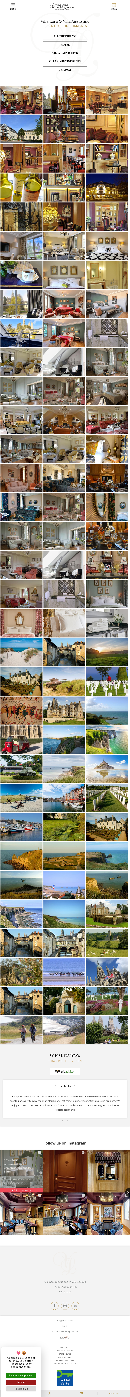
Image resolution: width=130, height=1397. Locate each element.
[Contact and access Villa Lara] (48, 1393)
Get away (65, 69)
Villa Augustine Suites (65, 61)
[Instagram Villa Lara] (65, 1306)
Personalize (21, 1389)
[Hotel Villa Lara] (62, 6)
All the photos (65, 36)
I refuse (21, 1382)
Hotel (65, 44)
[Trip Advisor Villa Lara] (75, 1306)
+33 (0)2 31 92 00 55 (65, 1286)
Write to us (65, 1291)
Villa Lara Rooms (65, 53)
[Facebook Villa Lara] (54, 1306)
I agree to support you (21, 1375)
